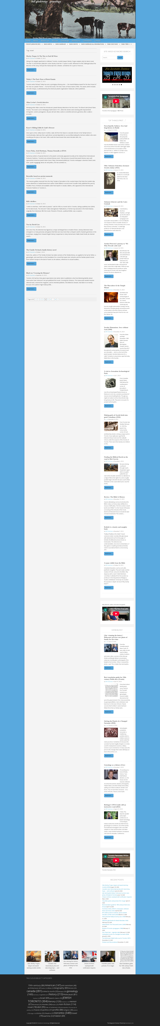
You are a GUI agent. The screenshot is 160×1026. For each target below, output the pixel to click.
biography (61, 988)
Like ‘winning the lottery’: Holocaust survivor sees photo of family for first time (115, 637)
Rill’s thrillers (31, 201)
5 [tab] (121, 84)
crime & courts (50, 991)
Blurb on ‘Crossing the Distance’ (38, 273)
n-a (106, 130)
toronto (62, 1013)
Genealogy (65, 41)
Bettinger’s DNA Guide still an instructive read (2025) (115, 806)
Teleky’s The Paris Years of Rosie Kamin (40, 79)
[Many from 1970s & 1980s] (117, 75)
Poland (38, 1010)
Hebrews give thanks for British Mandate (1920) (115, 920)
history (56, 994)
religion (68, 1010)
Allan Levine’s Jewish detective (37, 102)
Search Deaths (73, 44)
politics (47, 1010)
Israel (44, 998)
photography (65, 1007)
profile (58, 1009)
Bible (51, 988)
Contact (97, 41)
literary (54, 1001)
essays (63, 991)
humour (36, 998)
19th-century (36, 985)
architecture (35, 988)
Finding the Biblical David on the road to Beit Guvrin (116, 458)
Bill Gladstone (31, 58)
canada (34, 991)
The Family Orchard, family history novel (41, 250)
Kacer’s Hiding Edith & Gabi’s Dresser (40, 128)
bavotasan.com (129, 1023)
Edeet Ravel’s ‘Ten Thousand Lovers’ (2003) (114, 924)
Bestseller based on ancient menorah (39, 176)
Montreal (37, 1005)
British (73, 988)
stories (40, 1013)
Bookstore (76, 41)
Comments (87, 41)
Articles (55, 41)
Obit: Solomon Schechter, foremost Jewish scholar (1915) (116, 167)
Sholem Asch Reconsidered (110, 942)
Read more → (31, 70)
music (55, 1005)
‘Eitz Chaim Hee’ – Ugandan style (111, 932)
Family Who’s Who (112, 44)
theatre (49, 1013)
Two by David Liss (33, 224)
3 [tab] (117, 84)
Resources (45, 41)
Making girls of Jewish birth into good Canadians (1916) (116, 416)
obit (41, 1007)
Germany (37, 995)
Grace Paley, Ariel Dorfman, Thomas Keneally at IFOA (46, 151)
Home (28, 41)
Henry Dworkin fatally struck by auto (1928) (113, 916)
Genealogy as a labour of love (114, 765)
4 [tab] (119, 84)
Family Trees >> (125, 44)
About (35, 41)
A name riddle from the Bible (114, 563)
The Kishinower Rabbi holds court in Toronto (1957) (116, 938)
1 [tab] (112, 84)
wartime (48, 1016)
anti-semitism (68, 985)
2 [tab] (114, 84)
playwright (74, 1007)
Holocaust (70, 994)
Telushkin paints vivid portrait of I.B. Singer (113, 901)
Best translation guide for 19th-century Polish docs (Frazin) (115, 678)
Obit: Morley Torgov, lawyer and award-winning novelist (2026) (34, 966)
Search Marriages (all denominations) (92, 44)
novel (32, 1007)
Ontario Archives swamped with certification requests (117, 897)
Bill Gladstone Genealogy (42, 1023)
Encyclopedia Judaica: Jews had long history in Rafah (115, 127)
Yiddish (59, 1016)
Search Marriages (60, 44)
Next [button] (130, 75)
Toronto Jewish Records (33, 44)
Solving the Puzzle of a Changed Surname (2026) (115, 934)
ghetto (45, 995)
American (53, 985)
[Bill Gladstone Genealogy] (80, 19)
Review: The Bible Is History (114, 497)
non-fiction (67, 1004)
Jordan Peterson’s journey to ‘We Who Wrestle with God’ (116, 245)
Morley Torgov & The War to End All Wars (42, 56)
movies (47, 1004)
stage (33, 1013)
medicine (65, 1002)
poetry (30, 1010)
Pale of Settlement (53, 1007)
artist (44, 988)
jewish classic (55, 998)
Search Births (48, 44)
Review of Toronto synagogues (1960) (112, 928)
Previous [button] (104, 75)
